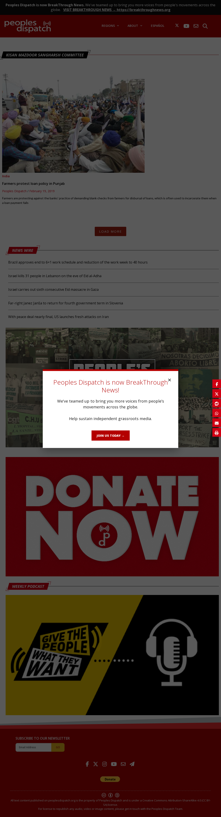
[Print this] (216, 432)
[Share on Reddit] (216, 403)
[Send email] (216, 422)
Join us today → (111, 435)
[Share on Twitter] (216, 393)
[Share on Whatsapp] (216, 413)
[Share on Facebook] (216, 383)
